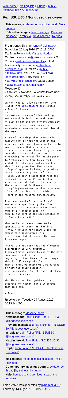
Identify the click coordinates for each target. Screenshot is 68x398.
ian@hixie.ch (35, 57)
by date (54, 366)
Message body (34, 24)
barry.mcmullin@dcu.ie (20, 80)
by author (35, 370)
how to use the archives (27, 374)
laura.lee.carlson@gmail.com (24, 84)
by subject (21, 370)
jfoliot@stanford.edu (38, 53)
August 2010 (30, 9)
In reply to (25, 36)
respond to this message (38, 358)
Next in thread (41, 36)
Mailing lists (27, 6)
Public (41, 6)
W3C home (10, 6)
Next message (40, 32)
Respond (51, 24)
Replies (57, 36)
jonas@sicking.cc (44, 45)
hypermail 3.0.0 (50, 385)
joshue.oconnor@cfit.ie (30, 61)
